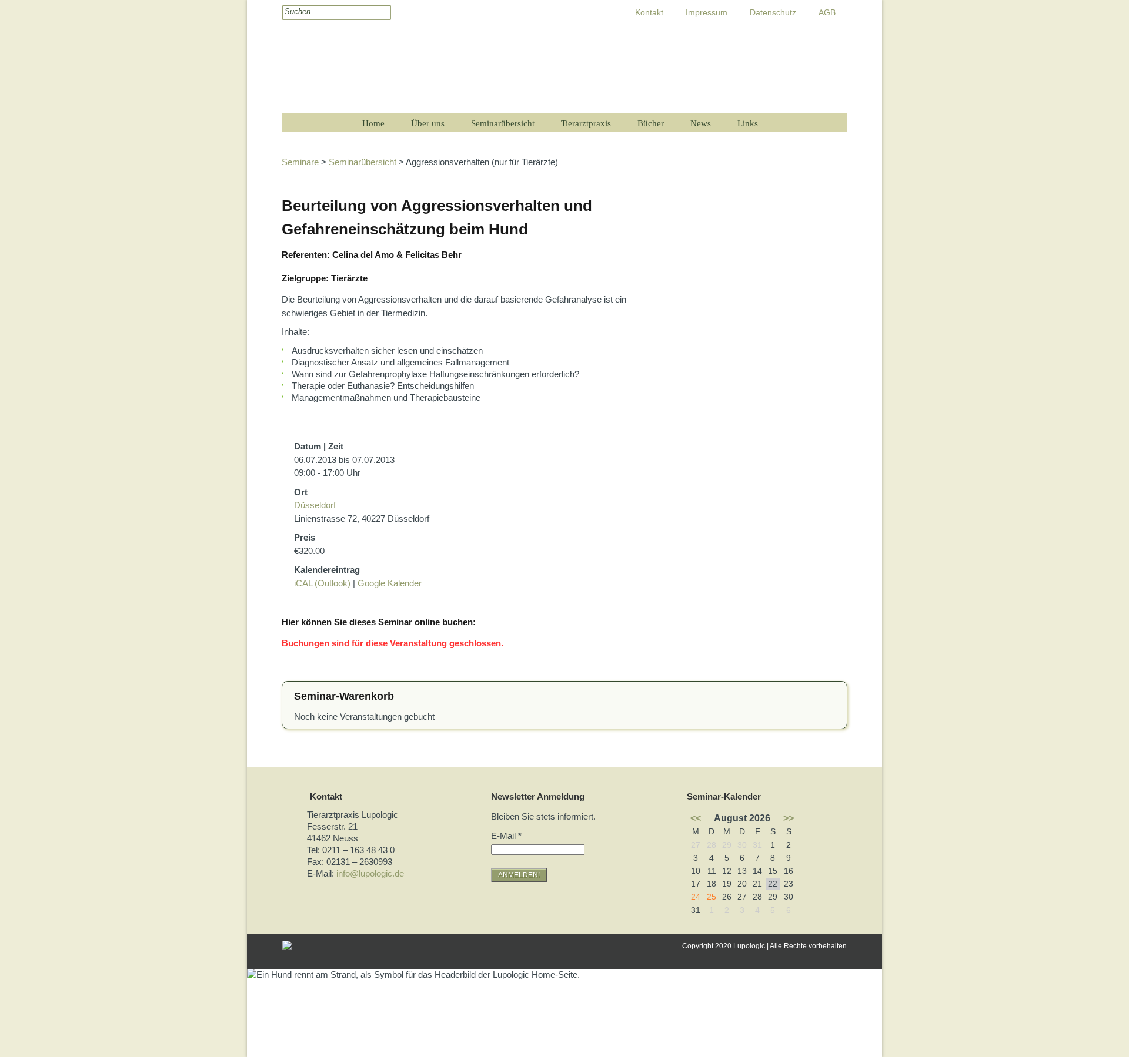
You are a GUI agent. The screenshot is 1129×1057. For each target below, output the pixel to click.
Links (747, 123)
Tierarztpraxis (586, 123)
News (700, 123)
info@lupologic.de (370, 873)
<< (695, 818)
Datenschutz (773, 12)
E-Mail (506, 836)
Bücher (650, 123)
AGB (827, 12)
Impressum (706, 12)
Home (373, 123)
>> (788, 818)
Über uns (428, 123)
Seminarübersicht (503, 123)
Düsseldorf (315, 505)
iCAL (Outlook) (322, 583)
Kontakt (649, 12)
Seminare (300, 162)
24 (695, 896)
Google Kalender (390, 583)
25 (711, 896)
